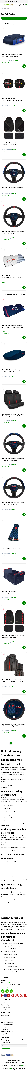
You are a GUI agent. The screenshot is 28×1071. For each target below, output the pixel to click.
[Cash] (12, 1055)
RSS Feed (21, 1062)
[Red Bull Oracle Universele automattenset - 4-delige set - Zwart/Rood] (14, 128)
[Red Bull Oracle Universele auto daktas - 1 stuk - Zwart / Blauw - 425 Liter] (14, 39)
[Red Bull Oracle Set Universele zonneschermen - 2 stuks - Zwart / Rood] (14, 84)
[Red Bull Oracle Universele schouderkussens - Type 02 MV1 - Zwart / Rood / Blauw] (14, 532)
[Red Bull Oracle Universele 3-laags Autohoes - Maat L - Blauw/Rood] (14, 355)
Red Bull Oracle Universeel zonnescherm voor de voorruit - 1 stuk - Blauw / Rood (12, 326)
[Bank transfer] (3, 1055)
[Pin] (8, 1055)
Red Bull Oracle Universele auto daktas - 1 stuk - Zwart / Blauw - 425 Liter (13, 55)
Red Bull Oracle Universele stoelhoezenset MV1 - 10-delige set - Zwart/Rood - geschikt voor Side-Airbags (13, 415)
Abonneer (6, 1050)
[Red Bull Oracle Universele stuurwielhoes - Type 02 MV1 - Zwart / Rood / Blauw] (14, 172)
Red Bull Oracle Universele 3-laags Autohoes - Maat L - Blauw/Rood (13, 370)
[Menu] (1, 5)
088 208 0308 (6, 982)
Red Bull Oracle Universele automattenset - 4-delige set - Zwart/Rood (13, 143)
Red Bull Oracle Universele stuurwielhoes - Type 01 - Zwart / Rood (13, 232)
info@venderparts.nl (10, 987)
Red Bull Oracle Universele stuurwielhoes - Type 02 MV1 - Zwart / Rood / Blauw (13, 188)
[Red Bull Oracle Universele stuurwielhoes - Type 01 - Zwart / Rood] (14, 217)
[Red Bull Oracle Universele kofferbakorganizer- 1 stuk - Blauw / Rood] (14, 576)
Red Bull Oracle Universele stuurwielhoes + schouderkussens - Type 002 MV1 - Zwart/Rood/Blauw (13, 725)
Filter (14, 18)
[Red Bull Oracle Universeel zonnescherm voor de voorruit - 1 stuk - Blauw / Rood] (14, 311)
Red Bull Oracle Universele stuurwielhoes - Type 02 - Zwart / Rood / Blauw (13, 503)
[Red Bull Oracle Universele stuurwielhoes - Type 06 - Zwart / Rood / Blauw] (14, 443)
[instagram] (7, 991)
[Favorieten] (22, 5)
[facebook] (3, 991)
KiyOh (10, 1068)
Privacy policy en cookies (10, 1062)
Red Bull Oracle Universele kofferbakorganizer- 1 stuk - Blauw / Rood (13, 592)
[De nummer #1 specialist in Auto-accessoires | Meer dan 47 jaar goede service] (8, 5)
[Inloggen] (20, 5)
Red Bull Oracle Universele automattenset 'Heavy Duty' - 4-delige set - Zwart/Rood (13, 680)
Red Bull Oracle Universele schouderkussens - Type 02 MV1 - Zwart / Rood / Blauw (13, 547)
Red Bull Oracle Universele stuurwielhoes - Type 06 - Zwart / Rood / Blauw (13, 459)
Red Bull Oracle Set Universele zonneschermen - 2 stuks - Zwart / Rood (12, 99)
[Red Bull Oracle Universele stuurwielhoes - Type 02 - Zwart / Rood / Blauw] (14, 488)
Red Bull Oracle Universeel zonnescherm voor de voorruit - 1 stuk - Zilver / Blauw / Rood (13, 277)
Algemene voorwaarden (14, 1060)
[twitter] (11, 991)
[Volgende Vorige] (17, 743)
